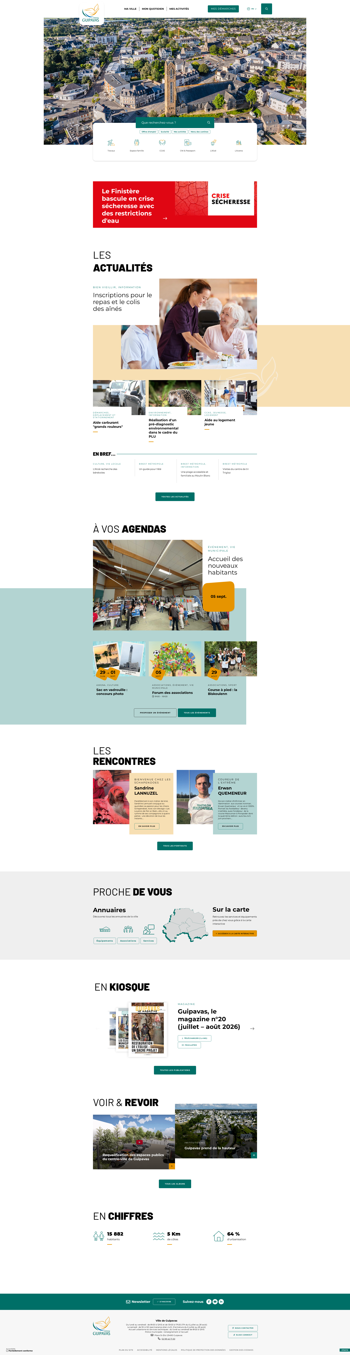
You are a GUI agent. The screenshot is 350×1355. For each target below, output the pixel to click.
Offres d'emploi (149, 132)
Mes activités (180, 132)
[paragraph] (189, 324)
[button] (266, 8)
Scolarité (165, 132)
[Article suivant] (252, 1028)
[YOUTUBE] (215, 1301)
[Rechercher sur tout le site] (208, 122)
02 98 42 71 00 (168, 1339)
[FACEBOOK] (209, 1301)
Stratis (345, 1350)
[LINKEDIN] (221, 1301)
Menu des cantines (199, 132)
